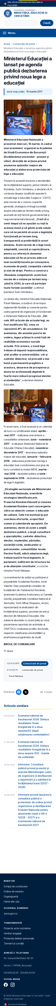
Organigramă (11, 896)
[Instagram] (13, 985)
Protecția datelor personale (19, 938)
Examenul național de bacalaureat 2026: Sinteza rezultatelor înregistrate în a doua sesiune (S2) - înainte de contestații (34, 749)
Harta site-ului (11, 901)
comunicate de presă (32, 670)
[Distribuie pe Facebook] (18, 692)
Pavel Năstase (16, 676)
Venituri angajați (12, 933)
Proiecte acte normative (17, 928)
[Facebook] (6, 985)
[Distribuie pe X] (25, 692)
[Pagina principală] (8, 13)
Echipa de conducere (16, 886)
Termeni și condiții (14, 943)
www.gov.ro (10, 913)
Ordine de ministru (14, 891)
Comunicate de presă (24, 44)
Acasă (7, 44)
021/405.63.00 (27, 972)
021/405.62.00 (11, 972)
